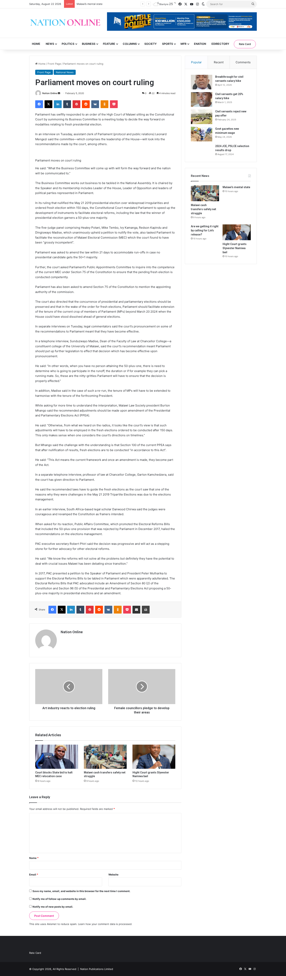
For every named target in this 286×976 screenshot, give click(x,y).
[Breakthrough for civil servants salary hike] (201, 82)
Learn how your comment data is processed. (105, 924)
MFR (183, 43)
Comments (243, 62)
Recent (219, 62)
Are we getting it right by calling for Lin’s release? (204, 230)
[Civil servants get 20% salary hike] (201, 99)
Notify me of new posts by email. (52, 906)
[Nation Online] (65, 23)
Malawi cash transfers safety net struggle (203, 209)
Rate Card (245, 44)
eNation (200, 43)
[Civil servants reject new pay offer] (201, 116)
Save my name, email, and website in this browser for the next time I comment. (81, 891)
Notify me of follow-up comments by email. (59, 898)
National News (65, 72)
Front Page (54, 63)
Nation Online (49, 93)
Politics (68, 43)
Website (113, 874)
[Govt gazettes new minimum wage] (201, 134)
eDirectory (220, 43)
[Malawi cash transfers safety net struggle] (105, 757)
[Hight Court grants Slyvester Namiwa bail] (153, 757)
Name (34, 858)
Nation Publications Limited (96, 969)
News (50, 43)
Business (88, 43)
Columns (130, 43)
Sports (167, 43)
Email (33, 874)
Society (150, 43)
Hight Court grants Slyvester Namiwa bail (235, 248)
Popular (196, 62)
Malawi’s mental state (90, 3)
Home (36, 43)
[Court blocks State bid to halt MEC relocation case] (56, 757)
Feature (109, 43)
